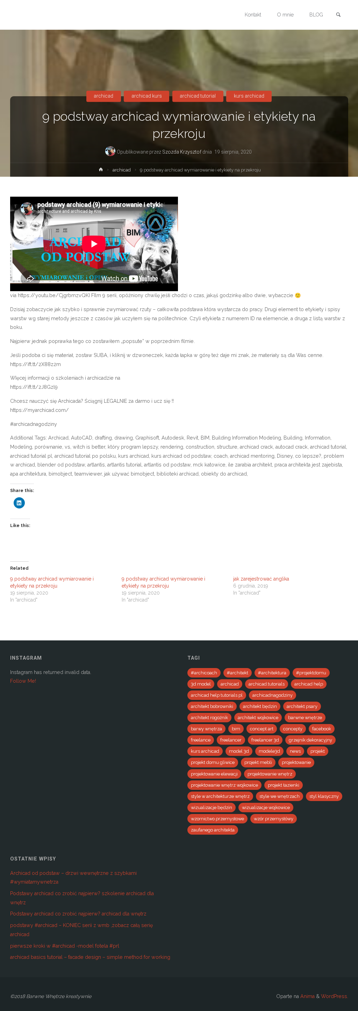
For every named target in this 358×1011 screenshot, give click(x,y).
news (295, 751)
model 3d (239, 751)
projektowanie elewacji (214, 774)
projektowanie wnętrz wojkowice (224, 785)
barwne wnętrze (305, 717)
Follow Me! (23, 681)
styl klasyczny (324, 796)
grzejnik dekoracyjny (310, 740)
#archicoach (204, 672)
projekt (317, 751)
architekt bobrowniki (212, 706)
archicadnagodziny (272, 695)
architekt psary (302, 706)
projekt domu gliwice (213, 762)
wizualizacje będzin (211, 807)
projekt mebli (258, 762)
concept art (261, 728)
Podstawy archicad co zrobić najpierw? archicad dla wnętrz (78, 914)
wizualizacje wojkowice (266, 807)
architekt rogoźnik (209, 717)
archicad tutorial (198, 96)
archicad (103, 96)
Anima (307, 996)
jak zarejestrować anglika (261, 579)
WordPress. (334, 996)
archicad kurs (146, 96)
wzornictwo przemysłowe (217, 818)
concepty (292, 728)
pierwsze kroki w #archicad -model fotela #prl (64, 946)
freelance (200, 740)
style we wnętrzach (279, 796)
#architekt (237, 672)
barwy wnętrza (206, 728)
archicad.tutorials (267, 684)
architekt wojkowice (258, 717)
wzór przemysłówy (273, 818)
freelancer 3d (265, 740)
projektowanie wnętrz (270, 774)
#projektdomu (311, 672)
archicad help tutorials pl (217, 695)
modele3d (269, 751)
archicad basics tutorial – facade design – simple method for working (90, 957)
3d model (201, 684)
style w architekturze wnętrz (220, 796)
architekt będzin (260, 706)
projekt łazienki (283, 785)
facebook (321, 728)
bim (236, 728)
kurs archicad (249, 96)
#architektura (272, 672)
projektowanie (296, 762)
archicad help (308, 684)
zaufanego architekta (213, 830)
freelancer (231, 740)
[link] (338, 15)
